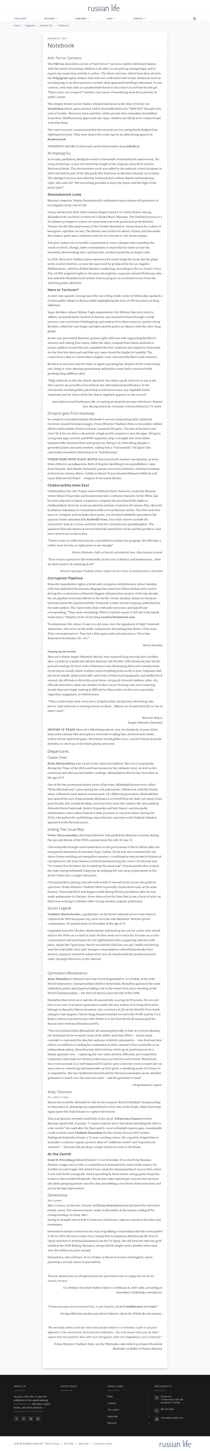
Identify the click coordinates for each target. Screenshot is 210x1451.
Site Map (69, 1443)
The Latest (20, 18)
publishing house (23, 1403)
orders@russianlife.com (172, 1417)
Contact (138, 18)
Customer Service (103, 1443)
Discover (49, 18)
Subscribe (80, 18)
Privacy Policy (52, 1443)
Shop (110, 18)
